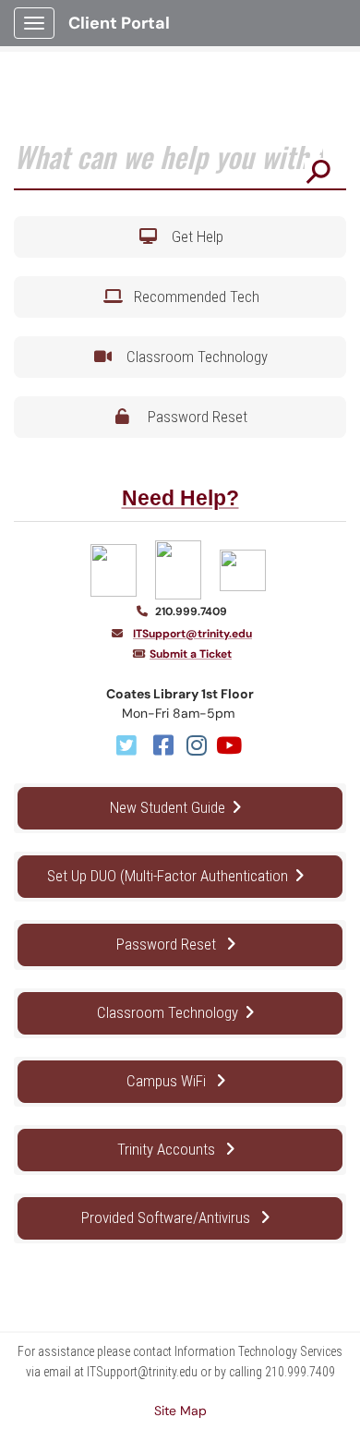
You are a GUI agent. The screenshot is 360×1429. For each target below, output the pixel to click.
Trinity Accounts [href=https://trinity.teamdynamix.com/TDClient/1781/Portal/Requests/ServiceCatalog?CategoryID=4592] (168, 1149)
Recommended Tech (192, 296)
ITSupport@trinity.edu (192, 633)
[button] (180, 237)
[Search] (317, 171)
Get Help (193, 236)
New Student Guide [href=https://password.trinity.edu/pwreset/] (167, 807)
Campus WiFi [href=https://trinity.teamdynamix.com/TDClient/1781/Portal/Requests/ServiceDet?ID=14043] (168, 1081)
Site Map (180, 1410)
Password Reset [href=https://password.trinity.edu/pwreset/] (168, 944)
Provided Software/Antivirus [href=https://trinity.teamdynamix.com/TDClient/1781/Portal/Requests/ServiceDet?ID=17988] (167, 1217)
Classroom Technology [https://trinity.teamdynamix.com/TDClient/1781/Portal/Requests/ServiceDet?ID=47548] (167, 1012)
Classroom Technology (193, 356)
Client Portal (119, 23)
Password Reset (193, 416)
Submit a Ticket (191, 654)
